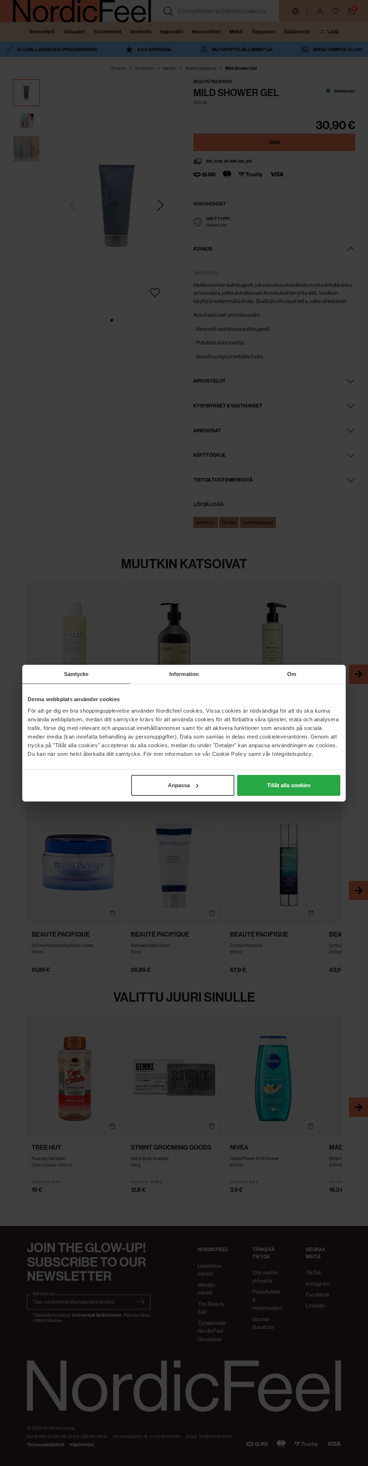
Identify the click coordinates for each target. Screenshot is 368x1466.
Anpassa (179, 785)
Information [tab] (184, 674)
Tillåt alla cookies (289, 785)
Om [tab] (291, 674)
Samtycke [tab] (76, 674)
